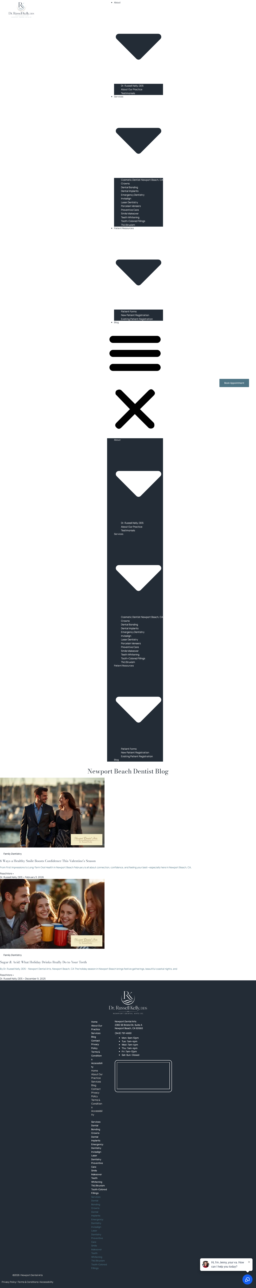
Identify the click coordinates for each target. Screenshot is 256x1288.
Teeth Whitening (130, 217)
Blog (116, 322)
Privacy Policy (95, 1046)
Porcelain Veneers (131, 206)
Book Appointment (234, 382)
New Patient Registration (135, 315)
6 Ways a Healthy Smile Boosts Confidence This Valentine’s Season (48, 860)
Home (94, 1070)
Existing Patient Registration (137, 319)
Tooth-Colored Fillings (133, 221)
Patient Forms (129, 311)
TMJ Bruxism (128, 224)
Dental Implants (129, 191)
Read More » (7, 873)
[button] (135, 381)
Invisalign (126, 198)
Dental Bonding (129, 187)
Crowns (125, 183)
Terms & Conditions (96, 1055)
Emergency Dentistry (132, 194)
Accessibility (96, 1065)
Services (96, 1081)
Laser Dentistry (129, 202)
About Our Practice (131, 89)
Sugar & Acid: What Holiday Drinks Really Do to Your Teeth (43, 962)
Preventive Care (130, 209)
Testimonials (128, 93)
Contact (96, 1089)
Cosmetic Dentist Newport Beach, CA (142, 179)
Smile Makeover (130, 213)
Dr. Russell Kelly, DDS (132, 85)
